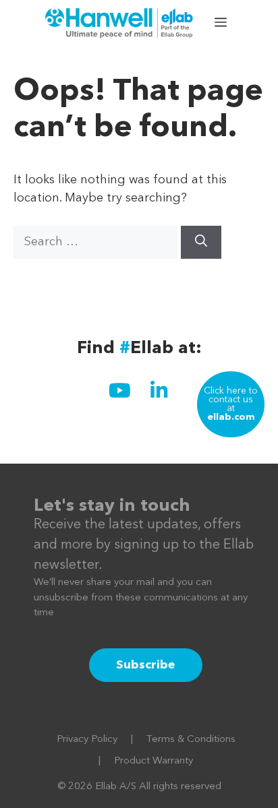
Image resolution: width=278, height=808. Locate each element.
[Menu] (222, 23)
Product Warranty (153, 761)
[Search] (201, 242)
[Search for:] (97, 242)
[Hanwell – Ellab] (121, 23)
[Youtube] (119, 390)
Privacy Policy (87, 740)
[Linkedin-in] (158, 390)
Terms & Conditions (190, 740)
